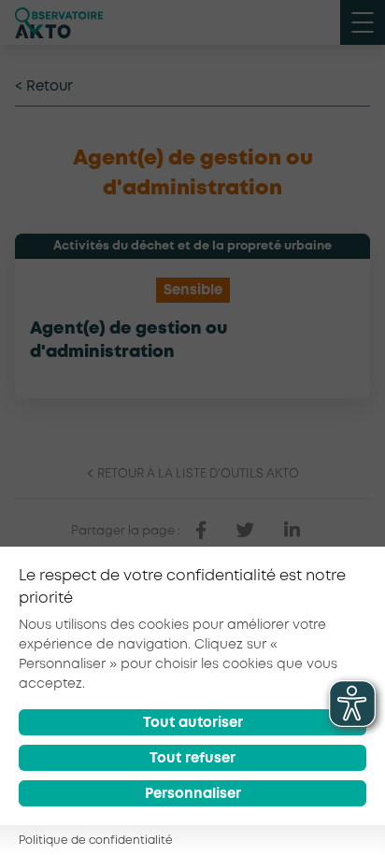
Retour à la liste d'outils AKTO (196, 474)
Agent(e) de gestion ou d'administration (128, 340)
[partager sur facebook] (200, 531)
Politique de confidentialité (96, 840)
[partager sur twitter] (245, 531)
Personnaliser (193, 794)
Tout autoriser (193, 723)
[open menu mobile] (362, 22)
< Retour (44, 86)
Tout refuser (192, 758)
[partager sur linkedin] (292, 531)
